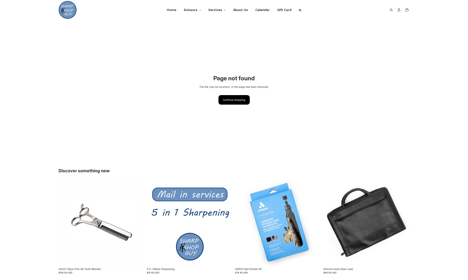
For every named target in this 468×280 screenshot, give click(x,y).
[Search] (391, 10)
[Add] (139, 260)
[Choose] (404, 260)
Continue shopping (234, 99)
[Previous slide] (240, 223)
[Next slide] (315, 223)
